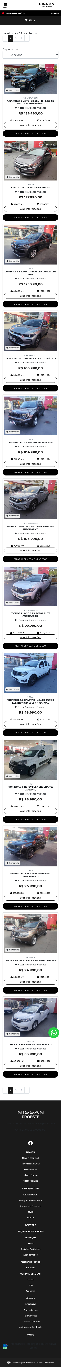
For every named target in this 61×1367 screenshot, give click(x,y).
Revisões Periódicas (30, 1249)
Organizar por (11, 49)
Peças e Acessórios (31, 1231)
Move (30, 1334)
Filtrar (32, 20)
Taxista (30, 1279)
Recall (31, 1243)
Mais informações (30, 125)
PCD (30, 1285)
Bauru (30, 1211)
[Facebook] (30, 1144)
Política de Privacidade (30, 1327)
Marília (30, 1217)
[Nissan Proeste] (47, 5)
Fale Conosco (30, 1315)
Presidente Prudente (30, 1206)
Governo (30, 1298)
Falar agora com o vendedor (30, 133)
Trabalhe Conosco (30, 1321)
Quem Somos (30, 1310)
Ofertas (30, 1225)
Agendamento (30, 1254)
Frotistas (30, 1291)
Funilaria (30, 1267)
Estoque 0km (30, 1188)
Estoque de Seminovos (30, 1200)
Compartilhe (14, 90)
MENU (5, 7)
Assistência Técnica (30, 1261)
